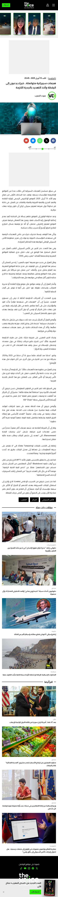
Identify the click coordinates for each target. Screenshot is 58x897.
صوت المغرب (40, 96)
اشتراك (6, 5)
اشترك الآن (35, 892)
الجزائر (34, 500)
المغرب (24, 500)
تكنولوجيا (52, 78)
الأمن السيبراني (48, 500)
